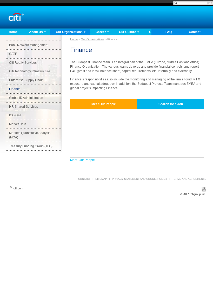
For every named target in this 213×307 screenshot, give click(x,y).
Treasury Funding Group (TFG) (30, 146)
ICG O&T (15, 115)
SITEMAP (101, 178)
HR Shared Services (23, 106)
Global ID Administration (26, 98)
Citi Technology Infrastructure (29, 71)
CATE (13, 54)
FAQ (168, 32)
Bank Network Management (28, 45)
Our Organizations (69, 32)
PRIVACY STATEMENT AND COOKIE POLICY (139, 178)
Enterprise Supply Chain (26, 80)
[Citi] (16, 17)
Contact (195, 32)
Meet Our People (82, 160)
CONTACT (84, 178)
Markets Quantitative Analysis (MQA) (29, 135)
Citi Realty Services (23, 63)
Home (13, 32)
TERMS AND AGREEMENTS (189, 178)
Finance (15, 89)
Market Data (17, 124)
